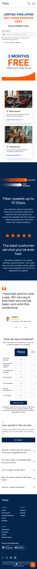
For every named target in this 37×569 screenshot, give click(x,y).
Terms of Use (22, 564)
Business (4, 520)
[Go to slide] (16, 327)
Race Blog (5, 532)
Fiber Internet (6, 513)
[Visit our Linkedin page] (15, 558)
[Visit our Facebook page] (11, 558)
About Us (23, 510)
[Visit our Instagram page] (7, 558)
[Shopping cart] (29, 4)
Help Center (5, 529)
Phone (4, 518)
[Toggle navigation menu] (33, 3)
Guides (4, 534)
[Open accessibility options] (3, 558)
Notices (22, 513)
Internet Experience (8, 515)
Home (4, 510)
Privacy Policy (13, 39)
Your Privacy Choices (8, 564)
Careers (22, 515)
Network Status (7, 537)
